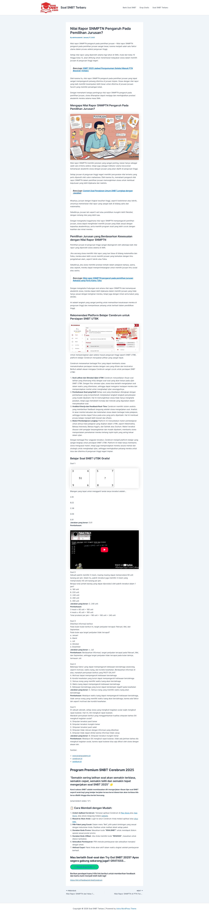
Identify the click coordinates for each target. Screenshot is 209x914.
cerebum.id (77, 761)
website (104, 816)
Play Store (125, 813)
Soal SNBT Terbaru (73, 7)
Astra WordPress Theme (126, 908)
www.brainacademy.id (81, 756)
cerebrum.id (77, 758)
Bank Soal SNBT (129, 7)
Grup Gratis (144, 7)
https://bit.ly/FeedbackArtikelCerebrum (86, 880)
